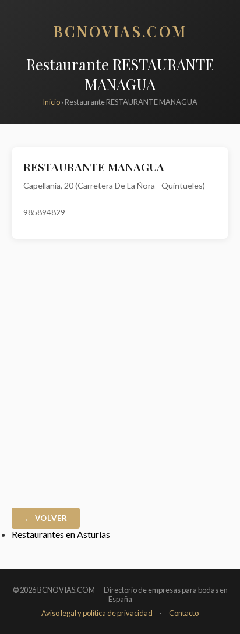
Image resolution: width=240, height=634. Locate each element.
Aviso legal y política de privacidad (97, 613)
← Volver (45, 518)
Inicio (51, 102)
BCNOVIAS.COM (120, 31)
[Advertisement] (120, 376)
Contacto (184, 613)
